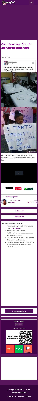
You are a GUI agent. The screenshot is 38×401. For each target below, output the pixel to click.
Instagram (21, 396)
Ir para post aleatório (19, 311)
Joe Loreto (17, 200)
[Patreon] (28, 349)
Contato (28, 396)
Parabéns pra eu (12, 197)
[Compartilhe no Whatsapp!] (28, 189)
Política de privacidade (19, 392)
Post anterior (19, 211)
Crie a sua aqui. (16, 228)
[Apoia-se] (10, 349)
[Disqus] (19, 276)
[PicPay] (19, 349)
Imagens (12, 202)
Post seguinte (19, 216)
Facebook (10, 396)
